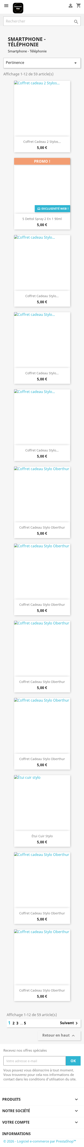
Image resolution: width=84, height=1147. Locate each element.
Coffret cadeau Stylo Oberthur (42, 527)
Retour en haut (59, 1036)
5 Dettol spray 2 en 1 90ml (42, 219)
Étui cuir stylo (42, 836)
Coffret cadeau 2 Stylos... (42, 141)
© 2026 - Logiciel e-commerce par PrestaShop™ (39, 1141)
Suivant (69, 1023)
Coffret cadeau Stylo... (42, 296)
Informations (16, 1133)
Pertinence (42, 63)
